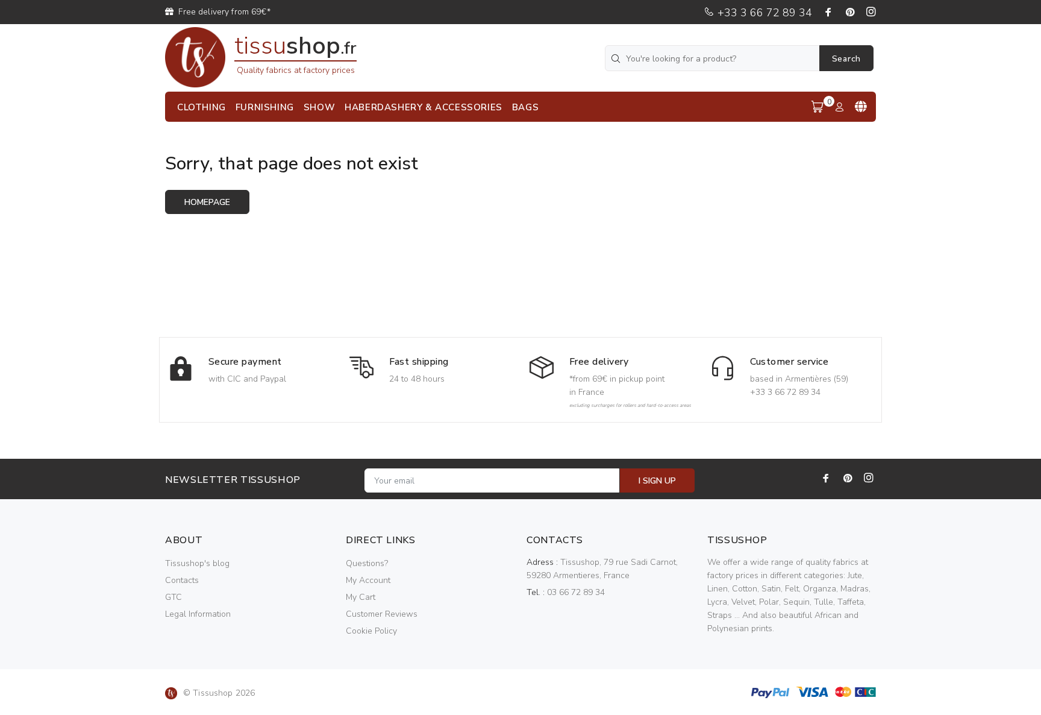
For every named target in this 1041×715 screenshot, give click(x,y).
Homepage (207, 202)
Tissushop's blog (197, 563)
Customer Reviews (381, 614)
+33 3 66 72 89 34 (763, 12)
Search (846, 59)
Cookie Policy (371, 631)
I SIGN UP (657, 481)
